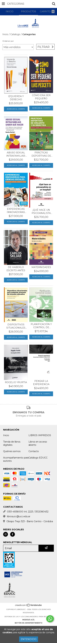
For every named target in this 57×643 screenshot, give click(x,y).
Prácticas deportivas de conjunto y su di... (41, 154)
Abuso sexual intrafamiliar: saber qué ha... (16, 154)
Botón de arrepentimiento (28, 623)
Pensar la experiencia (41, 383)
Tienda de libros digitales (11, 443)
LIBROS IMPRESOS (39, 435)
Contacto (33, 451)
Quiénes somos (11, 451)
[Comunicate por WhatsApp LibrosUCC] (50, 618)
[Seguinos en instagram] (5, 534)
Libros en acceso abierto (37, 443)
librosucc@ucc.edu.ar (18, 516)
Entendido (28, 639)
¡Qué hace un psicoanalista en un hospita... (41, 211)
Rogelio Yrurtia (16, 382)
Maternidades (41, 267)
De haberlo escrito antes (15, 269)
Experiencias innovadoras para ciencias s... (16, 211)
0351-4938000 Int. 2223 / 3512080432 (27, 511)
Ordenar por (8, 41)
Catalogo (15, 34)
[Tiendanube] (28, 606)
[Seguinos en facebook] (12, 534)
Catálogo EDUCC (38, 457)
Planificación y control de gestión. (41, 326)
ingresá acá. (28, 620)
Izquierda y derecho (16, 98)
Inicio (5, 34)
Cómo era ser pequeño (41, 97)
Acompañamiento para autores (15, 459)
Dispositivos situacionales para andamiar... (16, 326)
